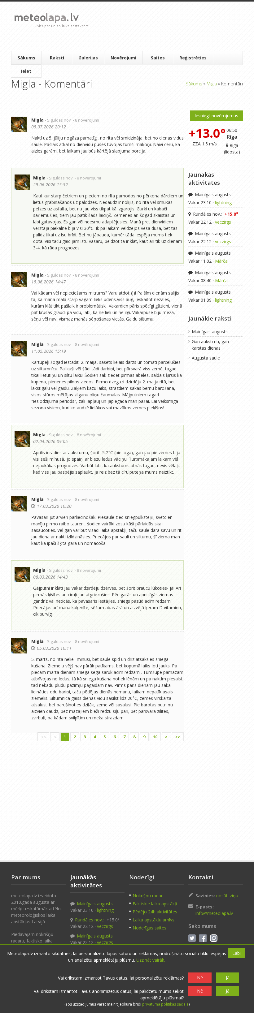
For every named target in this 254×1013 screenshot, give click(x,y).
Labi (236, 953)
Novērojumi (123, 58)
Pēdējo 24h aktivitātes (155, 912)
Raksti (57, 58)
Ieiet (26, 71)
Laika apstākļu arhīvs (153, 920)
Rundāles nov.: (215, 214)
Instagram (213, 938)
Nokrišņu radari (148, 896)
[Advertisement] (166, 26)
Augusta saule (206, 358)
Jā (228, 978)
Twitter (192, 938)
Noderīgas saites (149, 928)
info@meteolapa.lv (214, 913)
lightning (223, 202)
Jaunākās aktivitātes (204, 178)
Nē (200, 978)
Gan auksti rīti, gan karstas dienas (210, 344)
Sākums (26, 58)
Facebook (203, 938)
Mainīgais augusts (212, 194)
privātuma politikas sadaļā (165, 1004)
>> (177, 736)
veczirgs (223, 222)
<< (43, 736)
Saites (158, 58)
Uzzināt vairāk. (150, 960)
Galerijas (88, 58)
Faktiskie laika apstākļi (155, 904)
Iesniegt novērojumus (216, 116)
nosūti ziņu (227, 896)
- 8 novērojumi (86, 120)
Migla (212, 83)
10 (155, 736)
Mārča (221, 261)
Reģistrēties (193, 58)
